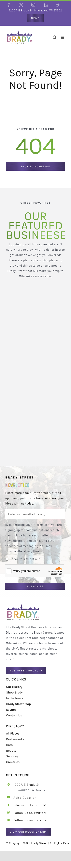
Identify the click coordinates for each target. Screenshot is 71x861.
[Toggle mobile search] (55, 37)
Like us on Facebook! (29, 805)
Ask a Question (24, 797)
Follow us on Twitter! (29, 812)
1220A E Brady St (26, 784)
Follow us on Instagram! (32, 820)
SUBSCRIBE (35, 586)
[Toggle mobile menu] (63, 37)
